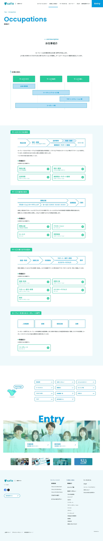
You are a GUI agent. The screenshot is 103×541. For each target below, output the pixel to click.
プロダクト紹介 (55, 495)
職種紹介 (69, 483)
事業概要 (53, 483)
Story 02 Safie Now (56, 489)
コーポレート (70, 502)
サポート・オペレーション (73, 505)
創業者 (69, 518)
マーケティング (71, 513)
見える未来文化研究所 (89, 492)
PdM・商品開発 (71, 494)
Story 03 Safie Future (57, 492)
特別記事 (70, 521)
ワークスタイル (87, 480)
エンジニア (70, 497)
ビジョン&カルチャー (56, 499)
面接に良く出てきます (72, 524)
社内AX (69, 499)
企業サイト (7, 532)
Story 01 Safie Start (57, 486)
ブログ (85, 484)
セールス (69, 507)
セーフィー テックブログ (89, 487)
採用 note (86, 489)
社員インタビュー (71, 491)
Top (5, 12)
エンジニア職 (70, 487)
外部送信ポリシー (28, 532)
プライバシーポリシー (16, 532)
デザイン (69, 510)
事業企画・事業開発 (72, 516)
